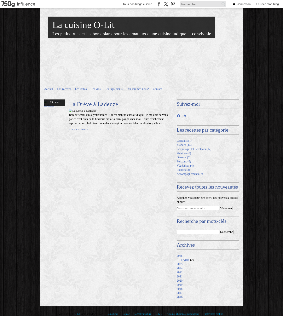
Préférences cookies (213, 313)
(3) (183, 169)
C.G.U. (159, 313)
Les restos (81, 89)
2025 (180, 264)
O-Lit (77, 313)
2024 (180, 268)
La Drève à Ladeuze (93, 104)
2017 (180, 293)
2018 (180, 289)
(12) (194, 149)
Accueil (48, 89)
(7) (184, 157)
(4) (185, 165)
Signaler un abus (142, 313)
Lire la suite (78, 129)
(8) (184, 153)
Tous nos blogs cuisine (137, 4)
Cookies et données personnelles (183, 313)
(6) (184, 161)
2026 (180, 255)
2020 (180, 280)
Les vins (95, 89)
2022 (180, 272)
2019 (180, 284)
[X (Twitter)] (165, 4)
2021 (180, 276)
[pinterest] (172, 4)
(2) (190, 174)
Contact (157, 89)
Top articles (112, 313)
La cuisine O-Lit (83, 25)
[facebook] (159, 4)
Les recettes (64, 89)
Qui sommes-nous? (138, 89)
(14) (185, 140)
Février (185, 260)
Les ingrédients (113, 89)
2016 (180, 297)
